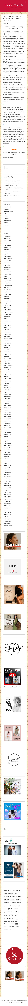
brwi (14, 890)
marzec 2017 (8, 487)
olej (19, 905)
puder (11, 915)
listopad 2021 (8, 363)
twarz (16, 924)
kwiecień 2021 (8, 378)
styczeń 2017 (8, 492)
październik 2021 (8, 365)
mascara (6, 902)
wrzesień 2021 (8, 367)
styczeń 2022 (8, 358)
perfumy (20, 908)
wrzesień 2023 (8, 314)
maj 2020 (7, 403)
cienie (10, 893)
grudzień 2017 (8, 467)
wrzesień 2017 (8, 474)
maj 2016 (7, 510)
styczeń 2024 (8, 305)
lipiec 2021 (7, 372)
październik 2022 (8, 338)
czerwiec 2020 (8, 401)
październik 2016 (8, 499)
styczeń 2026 (8, 251)
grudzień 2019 (8, 414)
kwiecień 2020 (8, 405)
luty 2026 (7, 249)
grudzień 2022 (8, 334)
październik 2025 (8, 258)
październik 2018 (8, 445)
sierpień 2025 (8, 263)
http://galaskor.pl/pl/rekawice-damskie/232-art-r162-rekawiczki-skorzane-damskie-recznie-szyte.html (13, 99)
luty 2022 (7, 356)
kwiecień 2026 (8, 245)
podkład (7, 911)
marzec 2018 (8, 461)
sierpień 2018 (8, 450)
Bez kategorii (10, 157)
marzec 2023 (8, 327)
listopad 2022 (8, 336)
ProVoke (5, 915)
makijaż (18, 899)
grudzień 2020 (8, 387)
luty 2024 (7, 303)
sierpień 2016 (8, 503)
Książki (6, 216)
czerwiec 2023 (8, 320)
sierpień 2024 (8, 289)
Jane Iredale (14, 896)
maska (19, 902)
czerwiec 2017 (8, 481)
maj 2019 (7, 430)
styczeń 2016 (8, 519)
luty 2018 (7, 463)
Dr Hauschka (7, 896)
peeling (16, 909)
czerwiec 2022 (8, 347)
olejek (5, 908)
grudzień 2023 (8, 307)
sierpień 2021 (8, 369)
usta (20, 923)
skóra (5, 921)
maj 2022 (7, 349)
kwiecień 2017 (8, 485)
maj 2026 (7, 243)
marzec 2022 (8, 354)
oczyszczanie (15, 905)
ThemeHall (20, 1002)
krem (12, 899)
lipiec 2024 (7, 292)
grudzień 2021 (8, 361)
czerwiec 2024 (8, 294)
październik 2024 (8, 285)
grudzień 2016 (8, 494)
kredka (6, 900)
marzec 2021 (8, 381)
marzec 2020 (8, 407)
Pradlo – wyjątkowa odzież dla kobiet (13, 195)
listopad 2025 (8, 256)
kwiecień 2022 (8, 352)
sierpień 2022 (8, 343)
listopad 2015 (8, 523)
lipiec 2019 (7, 425)
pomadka (15, 911)
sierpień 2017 (8, 476)
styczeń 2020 (8, 412)
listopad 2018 (8, 443)
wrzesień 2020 (8, 394)
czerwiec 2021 (8, 374)
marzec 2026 (8, 247)
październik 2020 (8, 392)
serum (20, 918)
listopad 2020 (8, 389)
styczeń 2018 (8, 465)
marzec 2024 (8, 300)
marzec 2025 (8, 274)
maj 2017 (7, 483)
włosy (17, 926)
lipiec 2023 (7, 318)
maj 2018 (7, 456)
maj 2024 (7, 296)
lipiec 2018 (7, 452)
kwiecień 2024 (8, 298)
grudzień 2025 (8, 254)
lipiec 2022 (7, 345)
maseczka (13, 902)
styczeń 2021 (8, 385)
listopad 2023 (8, 309)
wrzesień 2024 (8, 287)
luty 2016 (7, 516)
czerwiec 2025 (8, 267)
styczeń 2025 (8, 278)
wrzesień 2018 (8, 447)
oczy (10, 905)
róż (15, 918)
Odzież (6, 222)
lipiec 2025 (7, 265)
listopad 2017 (8, 470)
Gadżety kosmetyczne (10, 211)
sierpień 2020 (8, 396)
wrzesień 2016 (8, 501)
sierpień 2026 (8, 236)
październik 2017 (8, 472)
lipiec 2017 (7, 479)
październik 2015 (8, 525)
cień (16, 893)
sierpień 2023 (8, 316)
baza (5, 890)
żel (10, 929)
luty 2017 (7, 490)
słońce (16, 921)
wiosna (5, 926)
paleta (10, 908)
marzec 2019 (8, 434)
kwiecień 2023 (8, 325)
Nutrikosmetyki (8, 220)
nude (5, 905)
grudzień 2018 (8, 441)
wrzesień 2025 (8, 260)
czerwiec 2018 (8, 454)
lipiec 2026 (7, 238)
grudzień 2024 (8, 280)
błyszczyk (18, 890)
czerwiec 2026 (8, 240)
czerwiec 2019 (8, 427)
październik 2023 (8, 312)
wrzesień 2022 (8, 341)
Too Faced (6, 924)
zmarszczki (6, 929)
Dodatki (7, 209)
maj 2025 (7, 269)
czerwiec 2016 (8, 507)
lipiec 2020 (7, 398)
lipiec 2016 (7, 505)
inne (6, 213)
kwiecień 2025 (8, 272)
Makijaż (7, 218)
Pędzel (15, 915)
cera (5, 894)
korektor (20, 896)
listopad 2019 (8, 416)
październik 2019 (8, 418)
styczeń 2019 (8, 438)
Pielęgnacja (7, 225)
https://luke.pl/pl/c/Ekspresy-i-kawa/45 (12, 686)
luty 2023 (7, 329)
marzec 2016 (8, 514)
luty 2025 (7, 276)
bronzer (10, 890)
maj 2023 (7, 323)
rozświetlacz (8, 918)
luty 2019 (7, 436)
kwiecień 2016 (8, 512)
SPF (9, 921)
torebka (12, 923)
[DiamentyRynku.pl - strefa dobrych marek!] (14, 7)
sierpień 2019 (8, 423)
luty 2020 (7, 410)
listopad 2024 (8, 283)
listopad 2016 (8, 496)
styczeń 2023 (8, 332)
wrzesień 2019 (8, 421)
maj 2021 (7, 376)
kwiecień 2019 (8, 432)
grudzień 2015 (8, 521)
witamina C (11, 926)
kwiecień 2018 (8, 458)
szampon (12, 921)
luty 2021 (7, 383)
